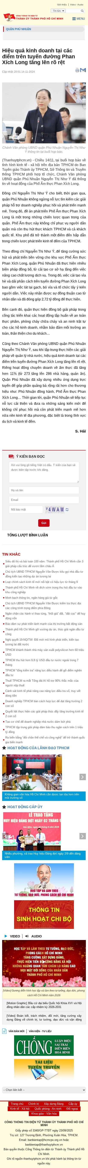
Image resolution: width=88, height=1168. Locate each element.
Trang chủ (17, 1103)
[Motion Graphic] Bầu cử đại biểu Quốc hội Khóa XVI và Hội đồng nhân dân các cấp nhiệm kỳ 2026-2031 (44, 1005)
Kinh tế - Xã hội (19, 1108)
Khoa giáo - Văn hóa (44, 1113)
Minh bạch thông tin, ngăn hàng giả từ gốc (31, 597)
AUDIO (36, 936)
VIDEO (15, 936)
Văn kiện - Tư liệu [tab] (40, 1031)
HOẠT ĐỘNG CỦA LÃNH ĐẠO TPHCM (38, 748)
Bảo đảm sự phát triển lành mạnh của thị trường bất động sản (43, 623)
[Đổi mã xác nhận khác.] (67, 509)
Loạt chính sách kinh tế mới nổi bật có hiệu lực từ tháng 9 (41, 582)
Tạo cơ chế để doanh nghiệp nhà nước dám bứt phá (37, 721)
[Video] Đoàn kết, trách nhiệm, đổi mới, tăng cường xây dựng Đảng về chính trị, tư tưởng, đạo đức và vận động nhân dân (44, 1018)
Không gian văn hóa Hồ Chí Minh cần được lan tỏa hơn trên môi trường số (42, 796)
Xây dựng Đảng (53, 1103)
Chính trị (33, 1103)
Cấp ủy (73, 1103)
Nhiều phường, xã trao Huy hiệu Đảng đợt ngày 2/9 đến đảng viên (43, 855)
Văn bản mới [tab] (16, 1031)
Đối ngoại (72, 1108)
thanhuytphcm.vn (34, 1158)
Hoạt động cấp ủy (25, 807)
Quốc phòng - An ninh (48, 1108)
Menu (81, 18)
